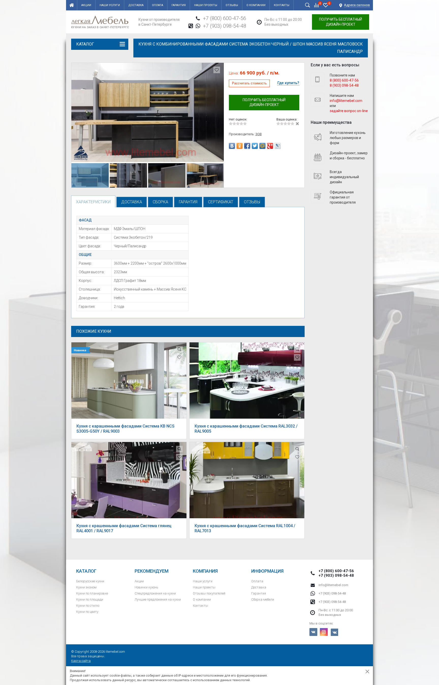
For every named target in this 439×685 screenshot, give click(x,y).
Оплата (157, 5)
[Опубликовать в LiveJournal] (278, 146)
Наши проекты (205, 5)
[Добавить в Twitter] (255, 146)
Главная (71, 5)
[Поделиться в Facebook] (247, 146)
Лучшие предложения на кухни (158, 599)
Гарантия (178, 5)
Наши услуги (110, 5)
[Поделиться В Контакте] (232, 146)
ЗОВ (258, 134)
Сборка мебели (262, 599)
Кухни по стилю (88, 605)
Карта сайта (81, 661)
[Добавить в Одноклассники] (240, 146)
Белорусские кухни (90, 581)
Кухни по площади (89, 599)
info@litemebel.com (333, 585)
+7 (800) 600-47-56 (224, 18)
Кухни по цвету (87, 612)
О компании (255, 5)
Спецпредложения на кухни (155, 593)
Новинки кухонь (146, 587)
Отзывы (232, 5)
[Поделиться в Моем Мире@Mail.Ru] (262, 146)
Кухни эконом (86, 587)
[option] (147, 112)
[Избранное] (325, 5)
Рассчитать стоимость (249, 83)
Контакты (281, 5)
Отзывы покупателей (209, 593)
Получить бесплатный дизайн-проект (340, 21)
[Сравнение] (316, 5)
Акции (86, 5)
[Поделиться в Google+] (270, 146)
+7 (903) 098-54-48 (224, 26)
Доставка (136, 5)
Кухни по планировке (92, 593)
